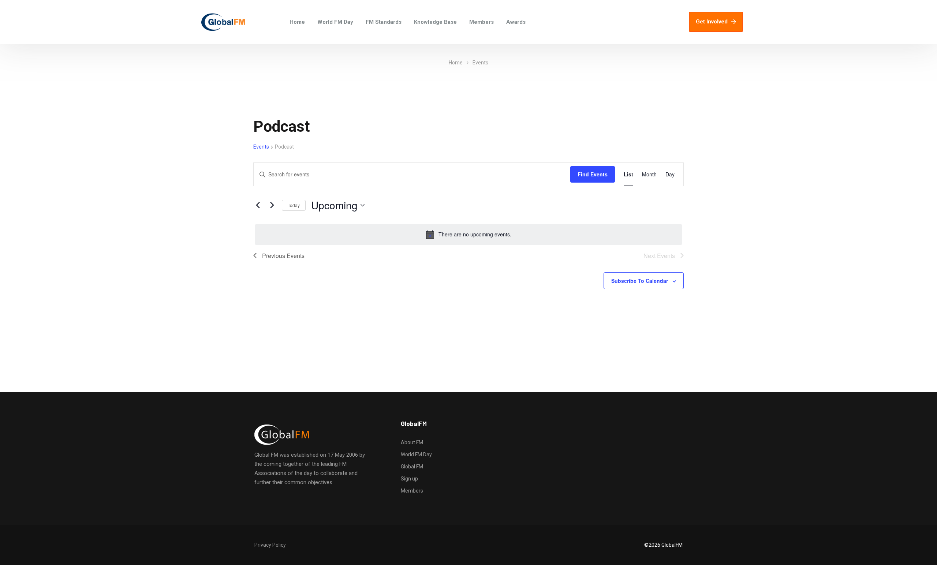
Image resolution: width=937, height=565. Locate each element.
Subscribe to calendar (639, 280)
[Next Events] (272, 205)
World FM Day (335, 22)
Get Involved (712, 21)
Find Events (593, 174)
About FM (412, 442)
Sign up (409, 479)
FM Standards (384, 22)
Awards (516, 22)
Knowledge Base (435, 22)
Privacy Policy (270, 545)
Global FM (412, 466)
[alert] (468, 234)
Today (294, 205)
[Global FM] (223, 22)
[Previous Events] (257, 205)
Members (481, 22)
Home (297, 22)
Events (261, 147)
